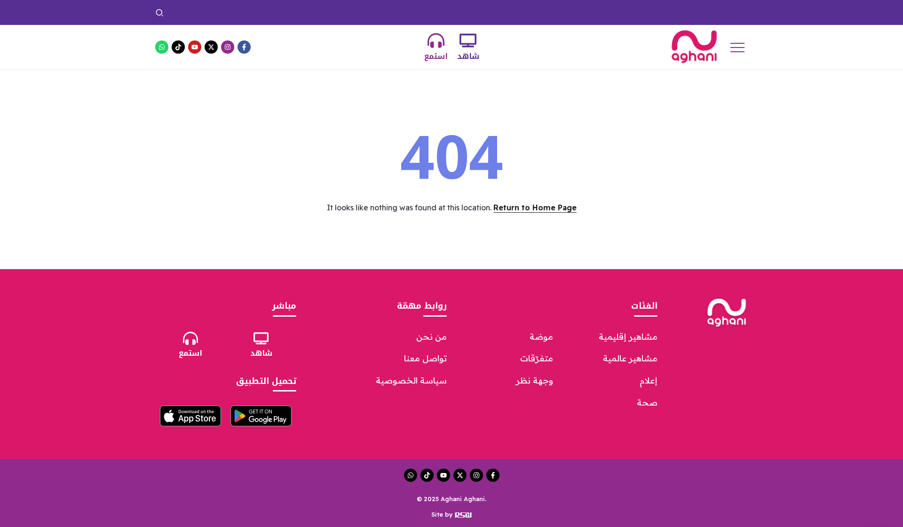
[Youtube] (194, 47)
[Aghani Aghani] (694, 46)
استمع (436, 56)
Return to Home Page (535, 207)
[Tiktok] (178, 47)
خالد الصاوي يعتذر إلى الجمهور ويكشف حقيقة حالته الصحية (644, 12)
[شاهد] (467, 40)
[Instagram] (227, 47)
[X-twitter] (211, 47)
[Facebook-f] (244, 47)
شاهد (468, 56)
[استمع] (436, 40)
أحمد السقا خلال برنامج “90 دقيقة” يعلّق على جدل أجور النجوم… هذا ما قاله (438, 12)
